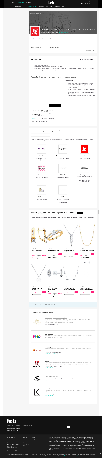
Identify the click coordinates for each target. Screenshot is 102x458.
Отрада (47, 361)
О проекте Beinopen (11, 439)
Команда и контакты (11, 440)
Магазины (21, 2)
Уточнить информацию (88, 59)
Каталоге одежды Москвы (56, 440)
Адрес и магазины (35, 47)
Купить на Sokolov (36, 258)
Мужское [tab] (86, 213)
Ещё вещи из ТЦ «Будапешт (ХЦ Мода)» (43, 304)
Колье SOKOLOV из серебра (37, 289)
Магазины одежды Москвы (73, 441)
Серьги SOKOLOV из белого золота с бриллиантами (53, 290)
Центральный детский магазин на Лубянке (56, 318)
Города (33, 437)
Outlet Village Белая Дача (51, 376)
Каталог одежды (54, 47)
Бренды (34, 439)
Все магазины (18, 6)
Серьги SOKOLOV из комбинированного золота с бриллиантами (39, 252)
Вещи (13, 2)
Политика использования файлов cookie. (74, 455)
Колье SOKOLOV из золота (87, 250)
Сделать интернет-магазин (57, 6)
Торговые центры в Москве (35, 13)
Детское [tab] (92, 213)
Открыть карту (54, 105)
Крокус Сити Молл (49, 388)
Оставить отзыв (64, 32)
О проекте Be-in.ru (11, 437)
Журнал (28, 2)
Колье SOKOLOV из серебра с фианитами (69, 251)
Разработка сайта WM (12, 450)
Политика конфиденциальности (12, 447)
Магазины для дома (26, 445)
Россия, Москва (86, 3)
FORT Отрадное (49, 347)
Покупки (25, 439)
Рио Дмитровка (49, 334)
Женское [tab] (80, 213)
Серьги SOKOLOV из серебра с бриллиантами (86, 289)
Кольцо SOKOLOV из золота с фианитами (53, 251)
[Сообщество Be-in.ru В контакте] (68, 427)
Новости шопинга (43, 6)
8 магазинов (34, 118)
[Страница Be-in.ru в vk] (89, 1)
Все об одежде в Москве (36, 441)
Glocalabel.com (26, 442)
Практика (25, 440)
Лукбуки (25, 437)
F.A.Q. (8, 442)
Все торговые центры (31, 6)
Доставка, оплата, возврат (13, 444)
